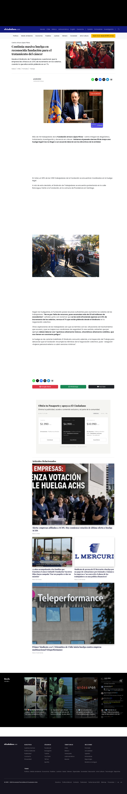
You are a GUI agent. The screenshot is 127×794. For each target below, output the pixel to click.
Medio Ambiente (27, 36)
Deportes (117, 771)
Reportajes (88, 759)
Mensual (96, 413)
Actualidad (88, 751)
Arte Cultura (84, 36)
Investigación (109, 29)
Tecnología (109, 771)
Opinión (90, 29)
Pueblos (48, 36)
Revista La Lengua (91, 762)
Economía (39, 36)
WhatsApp (74, 387)
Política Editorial (29, 751)
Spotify (46, 762)
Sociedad (73, 36)
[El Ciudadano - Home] (12, 29)
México (54, 29)
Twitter (46, 753)
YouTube (102, 387)
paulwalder (37, 79)
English (72, 29)
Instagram (48, 751)
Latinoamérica (63, 29)
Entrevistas (98, 29)
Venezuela (68, 753)
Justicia (56, 36)
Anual (104, 413)
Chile (48, 29)
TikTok (46, 759)
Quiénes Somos (29, 748)
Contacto (27, 756)
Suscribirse (73, 440)
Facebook (47, 748)
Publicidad (27, 753)
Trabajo (32, 69)
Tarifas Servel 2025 (94, 782)
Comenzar (50, 440)
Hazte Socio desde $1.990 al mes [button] (103, 36)
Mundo (42, 29)
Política (15, 36)
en (121, 782)
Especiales (76, 771)
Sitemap (103, 782)
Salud (13, 69)
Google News (46, 387)
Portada (25, 69)
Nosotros (58, 782)
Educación (91, 771)
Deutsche (80, 29)
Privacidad (27, 759)
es (118, 782)
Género (64, 36)
